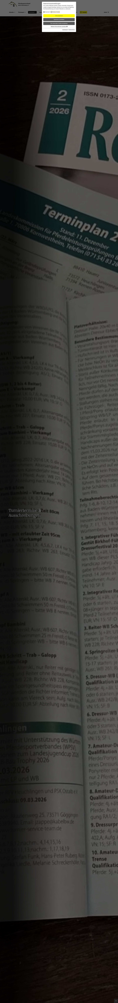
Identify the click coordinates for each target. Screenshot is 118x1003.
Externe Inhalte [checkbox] (56, 12)
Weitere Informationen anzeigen (58, 26)
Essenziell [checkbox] (47, 12)
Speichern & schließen (59, 19)
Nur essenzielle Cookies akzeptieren (59, 23)
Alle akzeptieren (59, 15)
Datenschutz (72, 29)
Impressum (65, 29)
